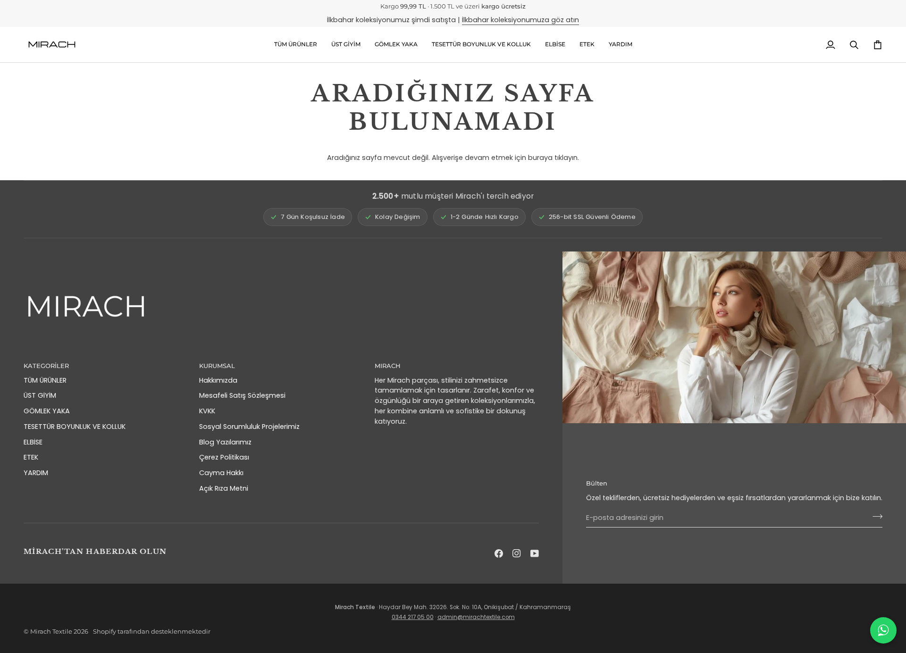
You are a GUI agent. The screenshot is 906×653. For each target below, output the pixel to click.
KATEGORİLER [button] (46, 365)
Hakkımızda (218, 380)
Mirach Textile (51, 631)
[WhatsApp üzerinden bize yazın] (883, 630)
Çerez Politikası (224, 457)
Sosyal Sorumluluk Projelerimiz (249, 426)
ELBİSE (33, 442)
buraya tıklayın (553, 157)
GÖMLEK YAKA (47, 411)
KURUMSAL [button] (217, 365)
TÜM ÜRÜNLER (45, 380)
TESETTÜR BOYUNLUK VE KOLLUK (75, 426)
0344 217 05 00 (413, 617)
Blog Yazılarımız (225, 442)
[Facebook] (499, 553)
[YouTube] (534, 553)
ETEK (31, 457)
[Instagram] (516, 553)
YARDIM (36, 472)
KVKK (207, 411)
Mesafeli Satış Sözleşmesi (242, 395)
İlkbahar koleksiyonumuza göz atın (520, 20)
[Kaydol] (874, 516)
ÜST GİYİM (40, 395)
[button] (346, 44)
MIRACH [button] (388, 365)
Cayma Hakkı (221, 472)
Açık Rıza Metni (223, 488)
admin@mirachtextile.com (476, 617)
